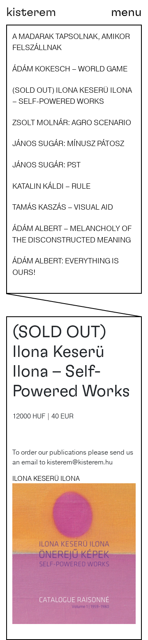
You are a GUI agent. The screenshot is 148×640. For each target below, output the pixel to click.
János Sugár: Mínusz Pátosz (68, 143)
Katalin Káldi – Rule (51, 185)
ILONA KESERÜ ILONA (46, 478)
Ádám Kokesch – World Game (69, 68)
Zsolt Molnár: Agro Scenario (71, 122)
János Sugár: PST (46, 164)
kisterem (31, 12)
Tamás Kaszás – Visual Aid (62, 206)
